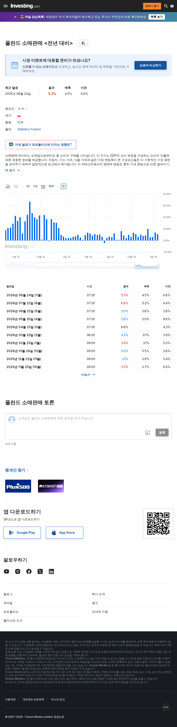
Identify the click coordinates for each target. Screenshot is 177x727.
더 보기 (10, 170)
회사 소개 (98, 594)
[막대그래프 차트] (8, 186)
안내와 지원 (100, 611)
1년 (28, 186)
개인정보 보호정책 (33, 699)
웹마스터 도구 (12, 620)
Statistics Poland (29, 129)
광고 (95, 603)
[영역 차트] (16, 186)
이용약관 (10, 699)
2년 (35, 186)
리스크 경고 (58, 699)
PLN (20, 122)
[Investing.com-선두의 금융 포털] (25, 6)
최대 (51, 186)
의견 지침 (10, 443)
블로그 (8, 594)
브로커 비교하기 (150, 65)
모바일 (8, 603)
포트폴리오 (11, 611)
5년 (43, 186)
